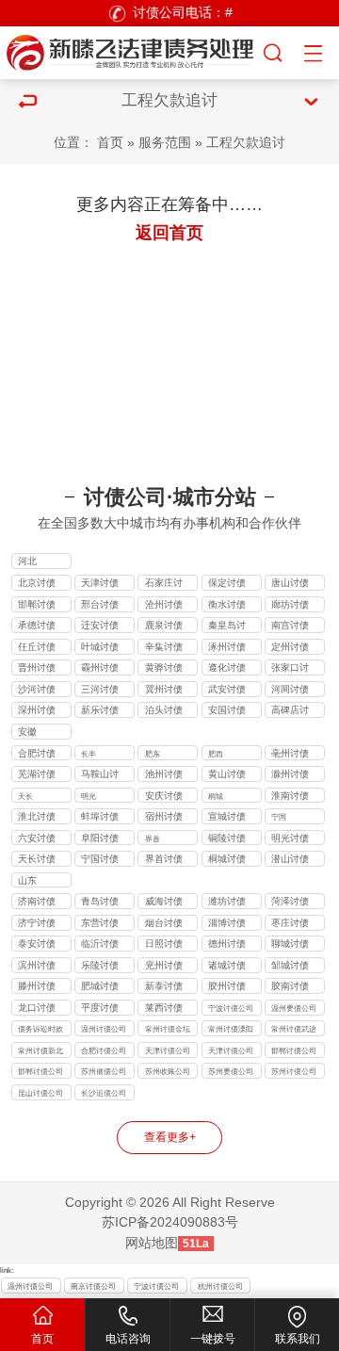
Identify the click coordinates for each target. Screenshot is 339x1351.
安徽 (27, 731)
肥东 (152, 753)
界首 (152, 838)
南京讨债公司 (93, 1286)
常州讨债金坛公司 (167, 1030)
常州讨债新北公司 (40, 1052)
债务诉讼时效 (40, 1029)
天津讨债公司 (167, 1050)
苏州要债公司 (230, 1071)
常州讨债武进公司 (293, 1030)
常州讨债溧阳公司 (230, 1030)
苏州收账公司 (167, 1071)
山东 (27, 880)
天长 (25, 796)
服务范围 (164, 143)
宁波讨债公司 (230, 1008)
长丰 (88, 753)
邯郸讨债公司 (40, 1071)
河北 (27, 561)
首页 (110, 143)
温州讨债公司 (103, 1029)
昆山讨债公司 (40, 1093)
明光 (88, 796)
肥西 (215, 753)
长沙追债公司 (103, 1093)
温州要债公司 (293, 1008)
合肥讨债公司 (103, 1050)
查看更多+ (170, 1137)
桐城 (215, 796)
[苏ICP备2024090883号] (131, 50)
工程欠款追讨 (245, 143)
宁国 (278, 817)
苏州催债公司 (103, 1071)
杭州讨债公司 (220, 1286)
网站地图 (151, 1243)
